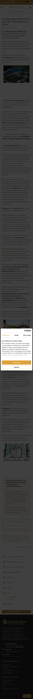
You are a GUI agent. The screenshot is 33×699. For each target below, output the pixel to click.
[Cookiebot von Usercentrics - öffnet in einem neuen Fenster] (24, 331)
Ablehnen (16, 367)
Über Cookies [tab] (27, 335)
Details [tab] (17, 335)
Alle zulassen (16, 362)
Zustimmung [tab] (6, 335)
